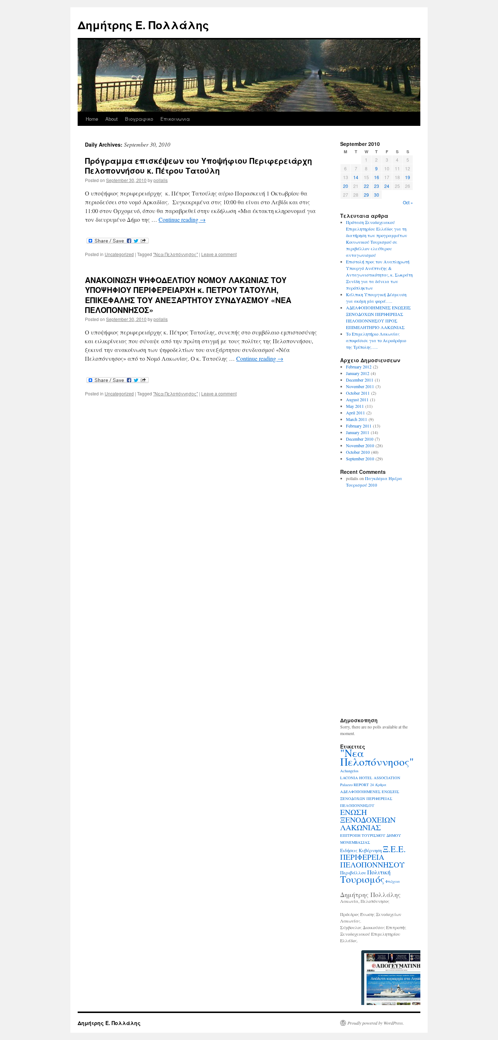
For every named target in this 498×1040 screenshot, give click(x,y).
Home (92, 118)
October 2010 (358, 452)
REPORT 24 (364, 784)
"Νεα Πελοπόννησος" (175, 254)
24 (386, 186)
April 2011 (355, 412)
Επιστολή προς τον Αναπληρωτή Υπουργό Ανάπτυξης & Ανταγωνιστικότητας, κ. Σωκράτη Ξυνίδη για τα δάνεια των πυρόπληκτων (379, 275)
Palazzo (346, 784)
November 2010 (360, 445)
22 (366, 186)
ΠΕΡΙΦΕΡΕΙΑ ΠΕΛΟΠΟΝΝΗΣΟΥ (372, 861)
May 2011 (355, 406)
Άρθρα (380, 784)
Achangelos (349, 770)
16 (376, 177)
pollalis (160, 180)
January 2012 (357, 373)
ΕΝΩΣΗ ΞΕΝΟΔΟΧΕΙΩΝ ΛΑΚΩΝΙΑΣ (368, 819)
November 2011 (360, 386)
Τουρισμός (362, 879)
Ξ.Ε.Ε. (394, 849)
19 (407, 177)
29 (366, 195)
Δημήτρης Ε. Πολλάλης (143, 24)
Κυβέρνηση (370, 850)
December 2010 (359, 439)
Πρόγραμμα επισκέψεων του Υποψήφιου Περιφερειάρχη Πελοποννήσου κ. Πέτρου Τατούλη (198, 165)
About (111, 118)
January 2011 (357, 432)
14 (355, 177)
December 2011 (359, 380)
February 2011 (358, 426)
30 (376, 195)
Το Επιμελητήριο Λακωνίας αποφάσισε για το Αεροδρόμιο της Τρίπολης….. (376, 340)
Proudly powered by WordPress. (375, 1023)
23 (376, 186)
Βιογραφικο (139, 118)
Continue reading (182, 219)
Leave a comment (219, 254)
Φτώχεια (392, 881)
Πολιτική (378, 872)
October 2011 (358, 393)
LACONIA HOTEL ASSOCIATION (370, 777)
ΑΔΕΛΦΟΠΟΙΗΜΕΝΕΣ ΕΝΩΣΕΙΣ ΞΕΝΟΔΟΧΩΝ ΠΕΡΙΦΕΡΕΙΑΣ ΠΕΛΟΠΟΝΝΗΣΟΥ (369, 798)
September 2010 (360, 458)
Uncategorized (119, 254)
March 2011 (356, 419)
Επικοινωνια (175, 118)
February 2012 (358, 367)
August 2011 (357, 399)
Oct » (408, 202)
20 (345, 186)
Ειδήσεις (349, 850)
